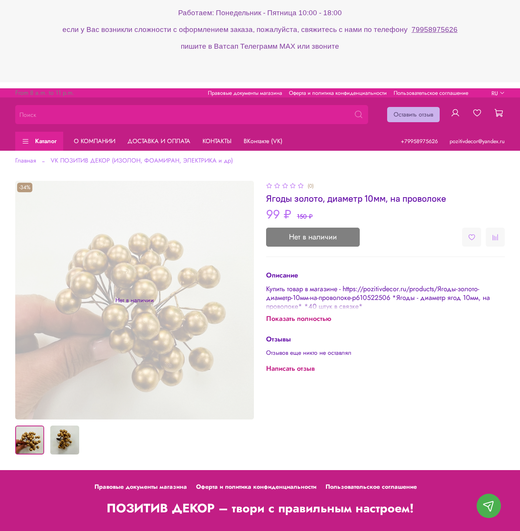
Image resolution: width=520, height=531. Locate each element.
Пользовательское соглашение (431, 93)
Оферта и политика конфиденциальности (338, 93)
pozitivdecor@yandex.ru (477, 141)
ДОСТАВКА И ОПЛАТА (159, 141)
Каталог (46, 141)
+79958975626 (419, 141)
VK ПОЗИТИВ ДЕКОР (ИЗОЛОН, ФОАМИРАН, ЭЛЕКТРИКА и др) (142, 160)
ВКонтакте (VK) (263, 141)
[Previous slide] (27, 300)
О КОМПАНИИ (94, 141)
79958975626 (435, 29)
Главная (25, 160)
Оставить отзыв (413, 114)
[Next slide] (242, 300)
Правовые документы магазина (245, 93)
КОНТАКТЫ (217, 141)
